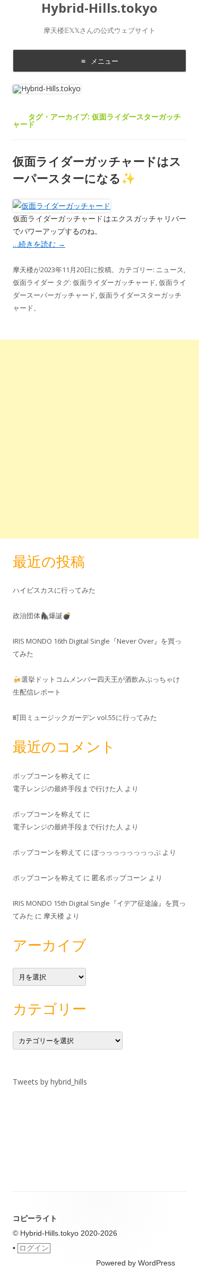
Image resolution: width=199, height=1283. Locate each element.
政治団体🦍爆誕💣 (42, 615)
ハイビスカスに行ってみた (54, 590)
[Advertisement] (99, 439)
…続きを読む (39, 244)
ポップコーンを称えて (47, 776)
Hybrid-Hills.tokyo (99, 8)
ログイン (34, 1248)
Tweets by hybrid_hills (50, 1082)
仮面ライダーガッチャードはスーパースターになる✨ (97, 169)
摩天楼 (23, 269)
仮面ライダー (33, 282)
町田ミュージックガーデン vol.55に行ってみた (85, 717)
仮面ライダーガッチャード (114, 282)
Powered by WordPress (135, 1263)
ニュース (170, 269)
